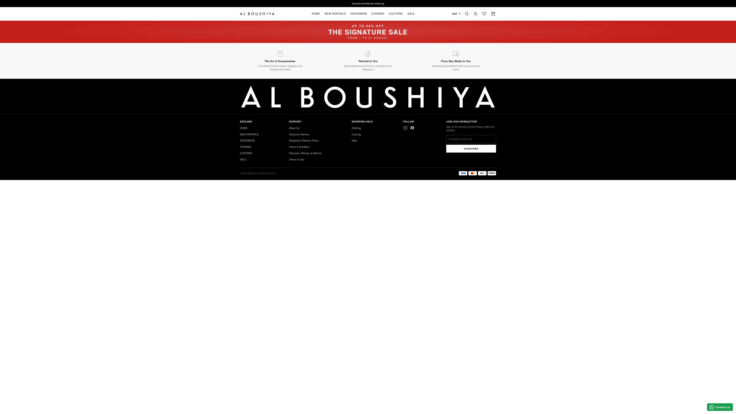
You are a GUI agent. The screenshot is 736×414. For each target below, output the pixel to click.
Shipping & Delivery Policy (304, 140)
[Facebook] (412, 128)
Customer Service (299, 134)
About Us (294, 128)
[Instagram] (405, 128)
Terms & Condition (299, 147)
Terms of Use (296, 159)
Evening (356, 134)
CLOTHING (396, 13)
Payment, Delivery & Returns (305, 153)
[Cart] (493, 14)
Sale (354, 140)
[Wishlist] (484, 14)
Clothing (356, 128)
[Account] (475, 14)
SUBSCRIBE (471, 148)
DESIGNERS (359, 13)
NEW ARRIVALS (335, 13)
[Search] (467, 14)
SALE (411, 13)
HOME (316, 13)
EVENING (378, 13)
